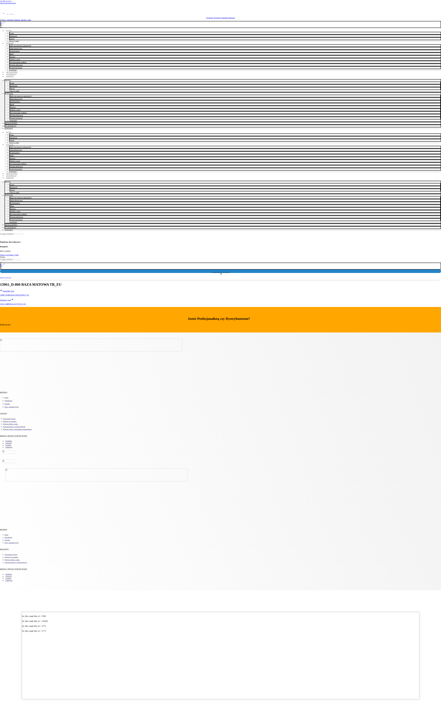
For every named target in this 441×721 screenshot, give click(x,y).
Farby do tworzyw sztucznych (20, 46)
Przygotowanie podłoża (18, 62)
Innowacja (13, 36)
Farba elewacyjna (16, 48)
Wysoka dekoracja (16, 65)
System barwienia (16, 68)
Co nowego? (10, 126)
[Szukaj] (1, 262)
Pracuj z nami (14, 91)
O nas (12, 33)
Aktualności (11, 123)
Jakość (12, 39)
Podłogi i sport (15, 59)
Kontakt (10, 76)
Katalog (10, 43)
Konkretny (13, 120)
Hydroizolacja (15, 51)
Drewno (12, 57)
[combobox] (10, 259)
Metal (12, 54)
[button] (220, 25)
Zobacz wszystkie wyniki (9, 255)
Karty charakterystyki (221, 7)
